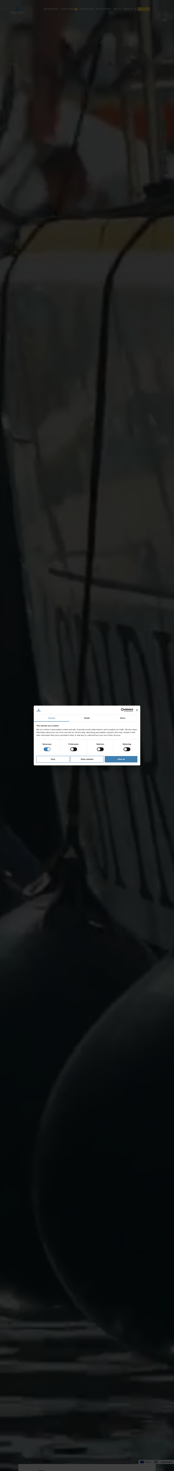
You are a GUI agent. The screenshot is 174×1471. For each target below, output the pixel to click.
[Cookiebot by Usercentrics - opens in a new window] (122, 710)
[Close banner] (137, 710)
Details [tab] (87, 718)
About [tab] (122, 718)
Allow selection (87, 759)
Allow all (121, 759)
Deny (53, 759)
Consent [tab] (51, 718)
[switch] (73, 749)
